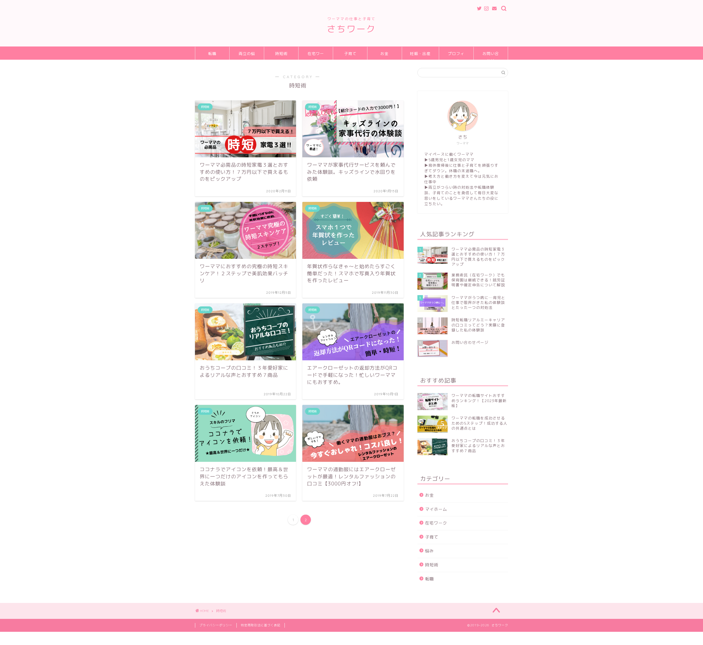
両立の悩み (247, 55)
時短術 (281, 53)
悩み (429, 551)
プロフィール (456, 55)
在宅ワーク (316, 55)
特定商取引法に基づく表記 (260, 625)
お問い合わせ (490, 55)
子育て (350, 53)
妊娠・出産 (420, 53)
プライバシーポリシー (215, 625)
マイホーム (436, 509)
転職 (212, 53)
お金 (384, 53)
